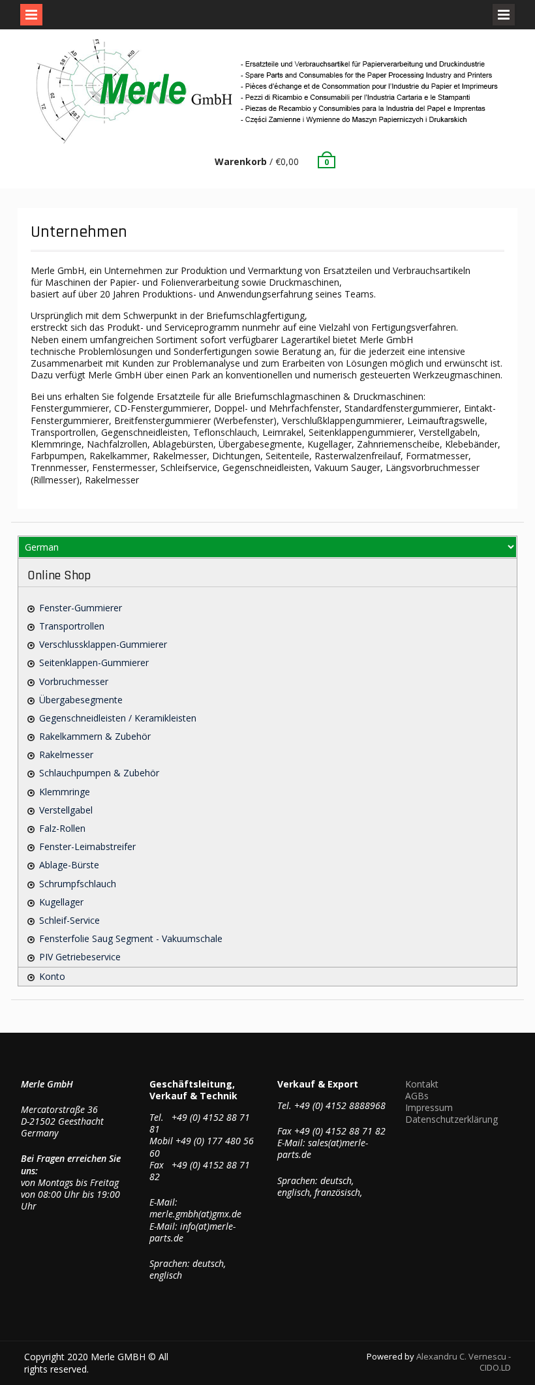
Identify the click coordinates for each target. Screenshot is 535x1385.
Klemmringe (64, 791)
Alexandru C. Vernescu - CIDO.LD (463, 1361)
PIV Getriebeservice (80, 957)
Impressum (429, 1107)
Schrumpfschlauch (77, 883)
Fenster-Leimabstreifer (87, 846)
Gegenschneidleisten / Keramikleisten (117, 718)
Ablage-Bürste (69, 865)
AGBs (417, 1095)
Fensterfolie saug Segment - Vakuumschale (130, 938)
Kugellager (61, 902)
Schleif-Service (69, 920)
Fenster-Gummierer (80, 607)
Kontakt (421, 1084)
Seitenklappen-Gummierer (94, 662)
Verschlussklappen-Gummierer (103, 644)
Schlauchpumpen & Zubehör (99, 773)
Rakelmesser (66, 754)
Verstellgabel (66, 810)
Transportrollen (71, 626)
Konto (52, 976)
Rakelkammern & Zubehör (95, 736)
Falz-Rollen (62, 828)
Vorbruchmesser (73, 681)
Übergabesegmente (81, 699)
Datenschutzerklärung (451, 1119)
